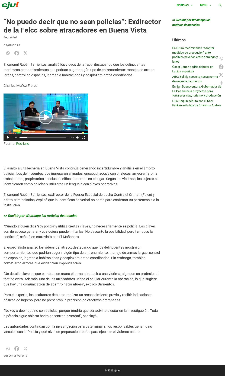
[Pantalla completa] (83, 137)
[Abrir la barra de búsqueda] (220, 5)
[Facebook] (17, 53)
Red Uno (22, 144)
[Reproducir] (8, 137)
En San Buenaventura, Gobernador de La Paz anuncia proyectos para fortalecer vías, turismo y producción (196, 91)
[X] (25, 53)
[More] (221, 83)
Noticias (183, 5)
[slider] (43, 137)
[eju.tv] (11, 5)
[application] (46, 117)
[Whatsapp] (8, 53)
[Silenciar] (77, 137)
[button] (46, 117)
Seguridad (10, 37)
